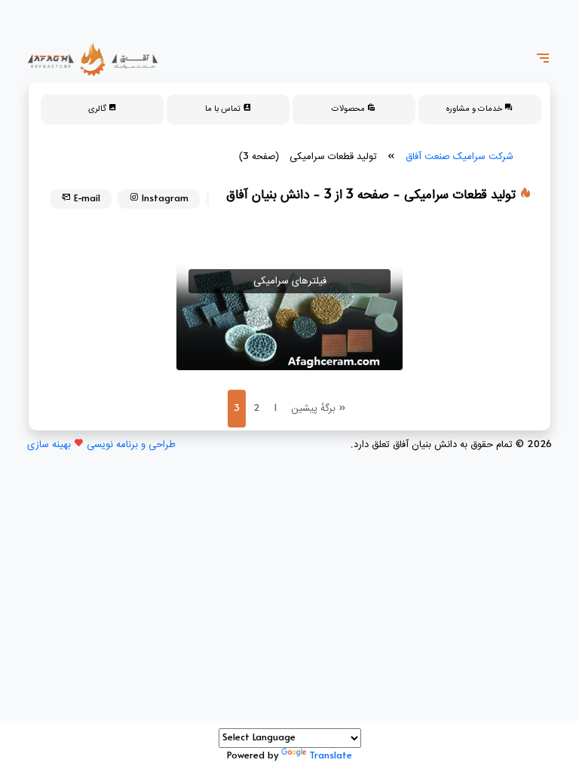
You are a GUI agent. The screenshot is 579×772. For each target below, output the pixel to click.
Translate (330, 756)
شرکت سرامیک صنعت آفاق (459, 157)
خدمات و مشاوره (475, 109)
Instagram (163, 199)
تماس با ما (224, 109)
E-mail (85, 199)
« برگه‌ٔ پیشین (318, 408)
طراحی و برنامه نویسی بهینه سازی (101, 445)
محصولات (349, 109)
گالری (98, 109)
